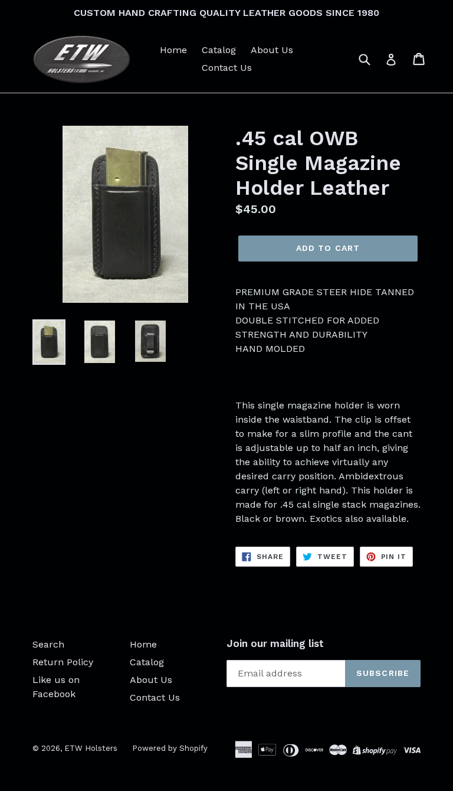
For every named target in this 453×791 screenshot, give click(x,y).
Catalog (219, 49)
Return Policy (62, 662)
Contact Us (227, 67)
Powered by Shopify (170, 748)
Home (173, 49)
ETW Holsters (90, 748)
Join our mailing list (275, 643)
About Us (272, 49)
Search (48, 644)
